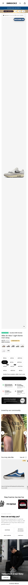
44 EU (13, 366)
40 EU (12, 358)
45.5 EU (12, 370)
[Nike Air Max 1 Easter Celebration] (22, 346)
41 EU (4, 362)
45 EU (5, 370)
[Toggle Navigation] (3, 3)
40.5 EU (20, 358)
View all (22, 457)
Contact (20, 535)
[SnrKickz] (11, 3)
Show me (5, 577)
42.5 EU (19, 362)
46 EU (20, 370)
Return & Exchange (20, 530)
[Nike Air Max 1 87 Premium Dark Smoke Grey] (13, 346)
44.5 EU (20, 366)
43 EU (5, 366)
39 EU (4, 358)
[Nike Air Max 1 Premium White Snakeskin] (4, 351)
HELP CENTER (7, 535)
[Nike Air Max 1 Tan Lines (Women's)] (4, 346)
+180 (8, 350)
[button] (20, 3)
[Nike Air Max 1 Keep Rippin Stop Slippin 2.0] (8, 346)
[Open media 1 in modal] (24, 326)
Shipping (7, 530)
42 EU (11, 362)
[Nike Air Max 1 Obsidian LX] (18, 346)
